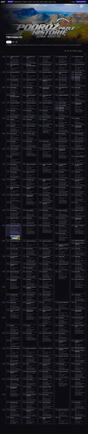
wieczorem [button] (75, 50)
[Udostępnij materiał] (16, 42)
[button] (85, 54)
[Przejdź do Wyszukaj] (71, 2)
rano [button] (71, 50)
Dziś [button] (65, 50)
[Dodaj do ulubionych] (13, 42)
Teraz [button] (68, 50)
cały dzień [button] (80, 50)
